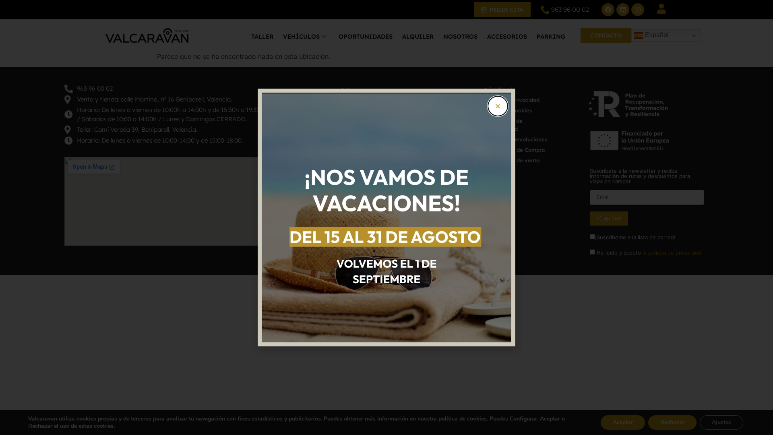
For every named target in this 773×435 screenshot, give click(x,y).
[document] (386, 217)
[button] (497, 106)
